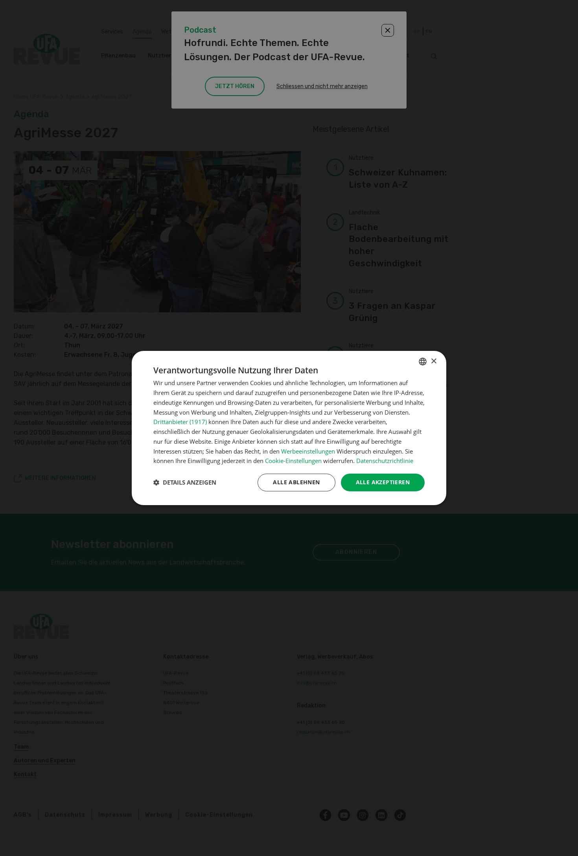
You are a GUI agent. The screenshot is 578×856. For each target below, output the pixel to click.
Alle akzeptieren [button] (383, 482)
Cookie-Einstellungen (293, 461)
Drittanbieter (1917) (180, 422)
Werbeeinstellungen (308, 451)
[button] (184, 482)
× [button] (433, 361)
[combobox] (423, 361)
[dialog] (289, 428)
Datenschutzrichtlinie (384, 461)
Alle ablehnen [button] (296, 482)
